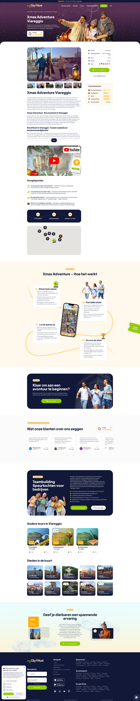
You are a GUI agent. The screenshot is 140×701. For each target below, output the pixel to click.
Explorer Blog (56, 667)
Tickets (55, 662)
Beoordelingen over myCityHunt (61, 669)
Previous (67, 455)
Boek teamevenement (79, 508)
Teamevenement (92, 6)
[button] (13, 697)
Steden (75, 6)
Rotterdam (86, 662)
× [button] (24, 667)
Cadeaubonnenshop (58, 665)
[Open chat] (136, 697)
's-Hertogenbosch (81, 665)
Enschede (100, 675)
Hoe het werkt (65, 6)
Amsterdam (79, 662)
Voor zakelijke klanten (99, 76)
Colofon (104, 700)
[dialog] (14, 682)
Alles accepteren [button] (8, 693)
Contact (55, 672)
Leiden (100, 665)
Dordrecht (105, 665)
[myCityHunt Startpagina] (36, 5)
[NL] (111, 5)
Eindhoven (104, 662)
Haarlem (95, 663)
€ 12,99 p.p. (100, 70)
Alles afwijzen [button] (19, 693)
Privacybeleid (37, 684)
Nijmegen (89, 663)
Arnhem (101, 663)
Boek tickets (52, 401)
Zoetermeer (79, 678)
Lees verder (16, 677)
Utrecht (99, 662)
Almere (84, 675)
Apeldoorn (102, 676)
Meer (54, 140)
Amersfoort (107, 663)
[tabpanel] (38, 216)
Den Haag (92, 662)
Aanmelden (37, 687)
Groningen (78, 663)
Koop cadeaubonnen (71, 643)
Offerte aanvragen (98, 508)
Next (72, 455)
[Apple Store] (59, 680)
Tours (82, 6)
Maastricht (94, 665)
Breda (84, 663)
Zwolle (88, 665)
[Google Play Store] (59, 684)
